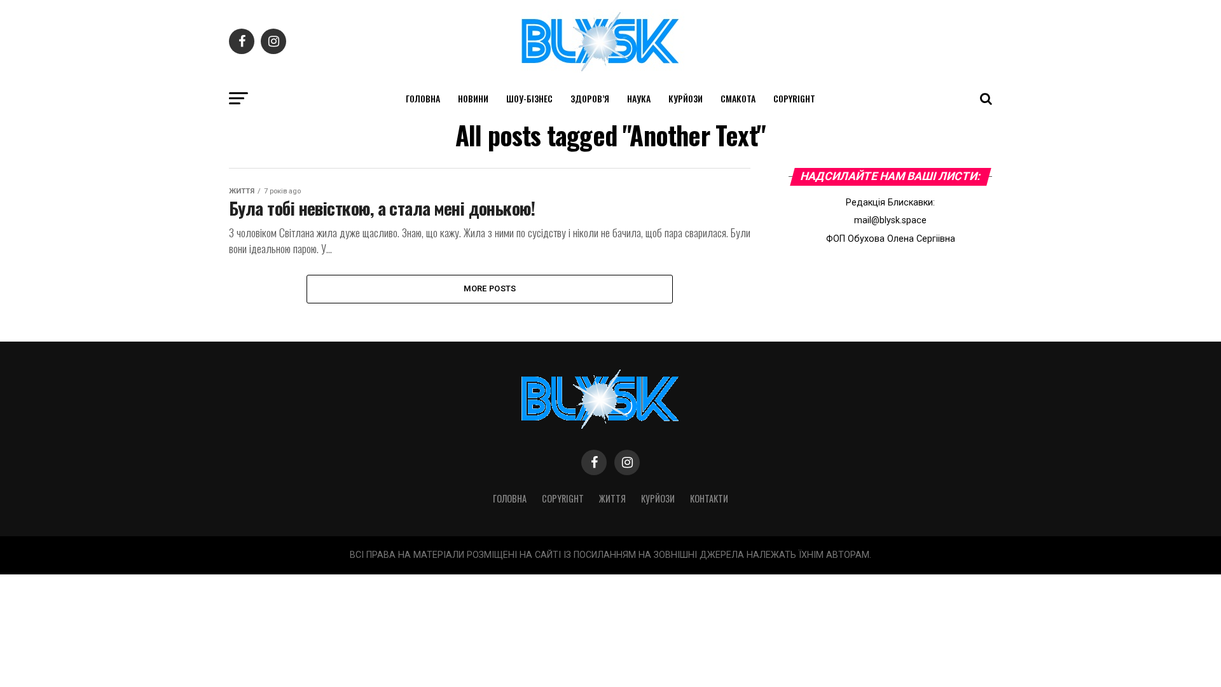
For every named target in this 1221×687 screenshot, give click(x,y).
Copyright (794, 98)
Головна (423, 98)
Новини (473, 98)
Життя (612, 498)
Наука (639, 98)
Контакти (709, 498)
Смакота (738, 98)
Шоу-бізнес (529, 98)
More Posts (490, 288)
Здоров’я (589, 98)
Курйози (685, 98)
